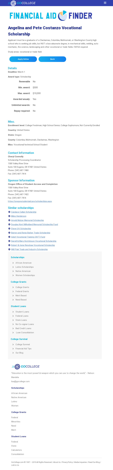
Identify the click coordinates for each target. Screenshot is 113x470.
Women (14, 405)
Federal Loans (22, 316)
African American (24, 263)
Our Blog (19, 353)
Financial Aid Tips (23, 348)
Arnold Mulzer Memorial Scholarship (27, 220)
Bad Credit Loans (23, 328)
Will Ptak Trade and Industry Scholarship (29, 249)
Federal (14, 417)
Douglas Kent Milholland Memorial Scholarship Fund (34, 224)
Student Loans (22, 312)
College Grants (22, 287)
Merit (13, 430)
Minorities (15, 421)
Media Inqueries (80, 462)
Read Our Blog (94, 462)
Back (52, 59)
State (13, 446)
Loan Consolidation (25, 332)
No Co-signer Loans (25, 324)
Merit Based (21, 295)
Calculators (16, 450)
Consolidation (17, 454)
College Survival (23, 344)
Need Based (21, 299)
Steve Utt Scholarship (21, 228)
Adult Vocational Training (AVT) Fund (28, 237)
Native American (23, 271)
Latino (14, 401)
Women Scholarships (25, 275)
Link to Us (15, 465)
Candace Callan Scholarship (23, 212)
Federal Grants (22, 291)
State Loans (21, 320)
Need (13, 426)
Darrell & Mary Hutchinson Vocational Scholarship (33, 241)
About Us (56, 462)
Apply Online (23, 59)
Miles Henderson (18, 216)
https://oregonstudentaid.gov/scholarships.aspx (30, 201)
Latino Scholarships (25, 267)
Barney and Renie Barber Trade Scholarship (30, 233)
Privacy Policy (67, 462)
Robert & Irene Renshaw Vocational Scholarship (33, 245)
